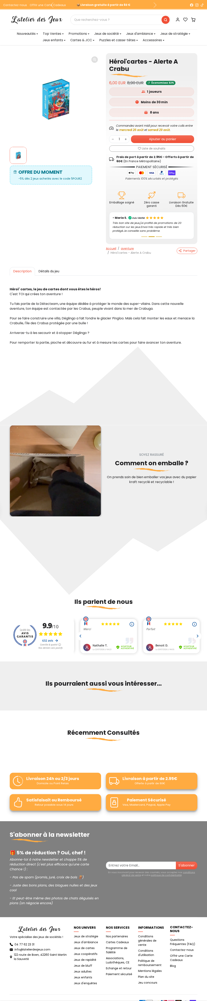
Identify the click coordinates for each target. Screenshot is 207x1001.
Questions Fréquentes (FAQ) (182, 938)
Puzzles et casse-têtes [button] (117, 40)
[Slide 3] (159, 232)
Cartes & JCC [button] (81, 40)
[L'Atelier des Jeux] (37, 19)
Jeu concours (147, 979)
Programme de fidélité (116, 946)
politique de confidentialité (166, 871)
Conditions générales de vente (147, 936)
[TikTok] (202, 5)
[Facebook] (191, 5)
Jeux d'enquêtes (85, 979)
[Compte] (178, 20)
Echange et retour (119, 964)
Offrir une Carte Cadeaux (48, 5)
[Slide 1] (144, 232)
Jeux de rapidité (85, 956)
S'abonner (186, 861)
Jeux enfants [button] (53, 40)
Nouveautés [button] (26, 33)
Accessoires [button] (152, 40)
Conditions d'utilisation (146, 949)
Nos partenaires (117, 932)
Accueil (111, 244)
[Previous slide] (10, 699)
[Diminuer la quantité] (112, 139)
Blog (173, 962)
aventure (127, 244)
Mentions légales (150, 967)
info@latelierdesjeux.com (32, 945)
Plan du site (146, 973)
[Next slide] (197, 699)
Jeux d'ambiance (86, 938)
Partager (189, 247)
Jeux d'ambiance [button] (139, 33)
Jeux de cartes (84, 944)
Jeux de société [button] (106, 33)
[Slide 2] (152, 232)
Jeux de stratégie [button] (174, 33)
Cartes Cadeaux (117, 938)
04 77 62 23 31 (24, 940)
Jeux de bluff (83, 962)
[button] (185, 20)
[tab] (22, 267)
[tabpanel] (103, 308)
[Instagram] (197, 5)
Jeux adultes (83, 967)
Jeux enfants (83, 973)
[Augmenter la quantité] (125, 139)
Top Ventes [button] (52, 33)
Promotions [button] (78, 33)
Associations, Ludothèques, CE (117, 956)
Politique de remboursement (150, 959)
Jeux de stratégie (86, 932)
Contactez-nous (15, 5)
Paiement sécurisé (119, 970)
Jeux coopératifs (85, 950)
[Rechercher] (166, 20)
